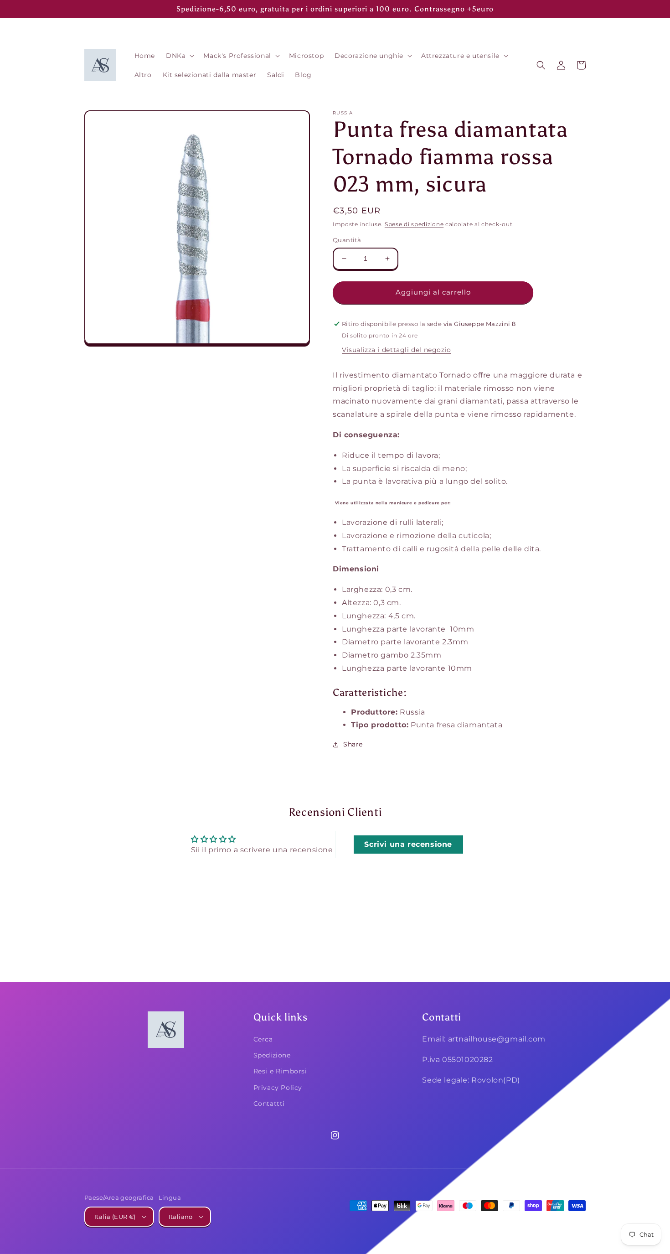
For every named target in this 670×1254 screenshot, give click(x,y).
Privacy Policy (277, 1087)
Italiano (181, 1216)
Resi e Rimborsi (280, 1071)
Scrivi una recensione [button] (408, 844)
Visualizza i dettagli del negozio (396, 350)
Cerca (263, 1039)
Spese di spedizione (414, 224)
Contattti (269, 1103)
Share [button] (353, 744)
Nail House (519, 1223)
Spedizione (272, 1055)
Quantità (347, 240)
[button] (179, 55)
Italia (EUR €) (115, 1216)
